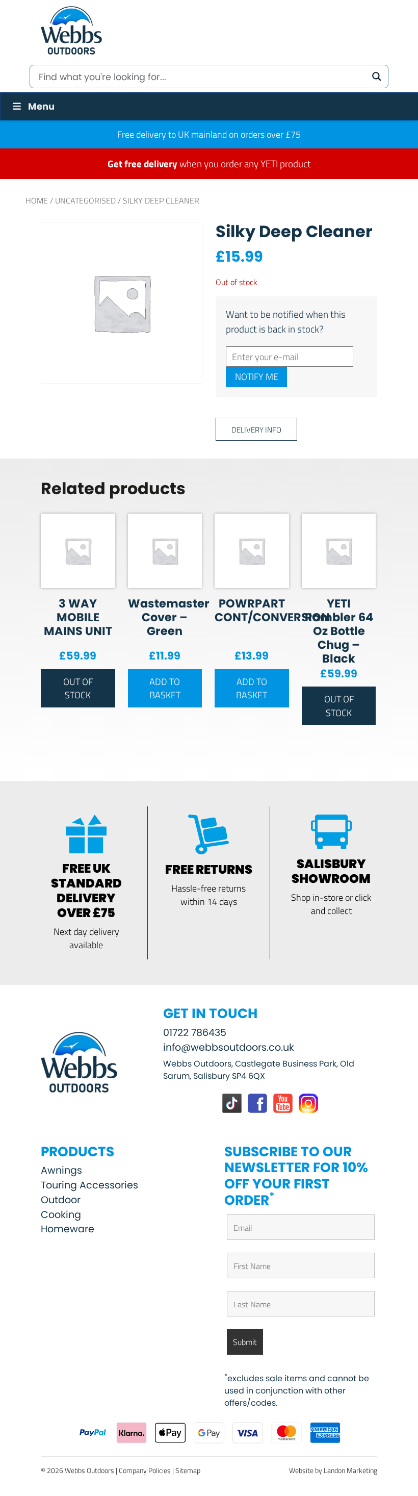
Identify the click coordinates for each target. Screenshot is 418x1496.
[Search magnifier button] (377, 76)
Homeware (67, 1229)
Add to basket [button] (164, 688)
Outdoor (61, 1200)
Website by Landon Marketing (333, 1470)
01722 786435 (194, 1032)
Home (36, 200)
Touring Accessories (89, 1185)
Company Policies (145, 1470)
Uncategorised (85, 200)
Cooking (61, 1215)
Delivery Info (256, 429)
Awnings (61, 1170)
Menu (41, 106)
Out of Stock (78, 688)
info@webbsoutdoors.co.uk (228, 1047)
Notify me (256, 376)
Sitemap (187, 1470)
